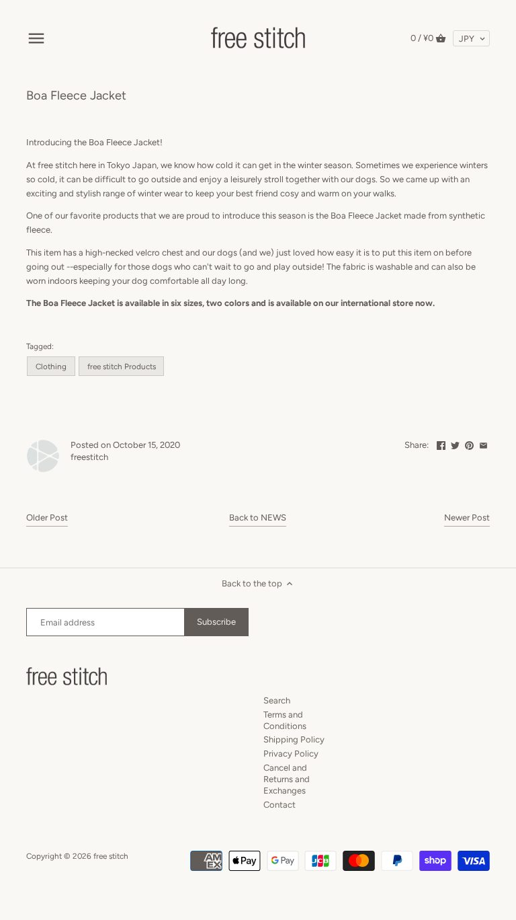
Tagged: (40, 346)
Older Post (47, 517)
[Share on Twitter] (455, 443)
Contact (279, 805)
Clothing (51, 366)
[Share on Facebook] (441, 443)
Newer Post (467, 517)
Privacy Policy (290, 754)
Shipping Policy (294, 739)
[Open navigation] (36, 38)
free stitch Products (121, 366)
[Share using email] (483, 443)
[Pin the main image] (469, 443)
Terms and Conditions (284, 720)
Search (276, 700)
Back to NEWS (257, 517)
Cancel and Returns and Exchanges (286, 779)
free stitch (110, 856)
